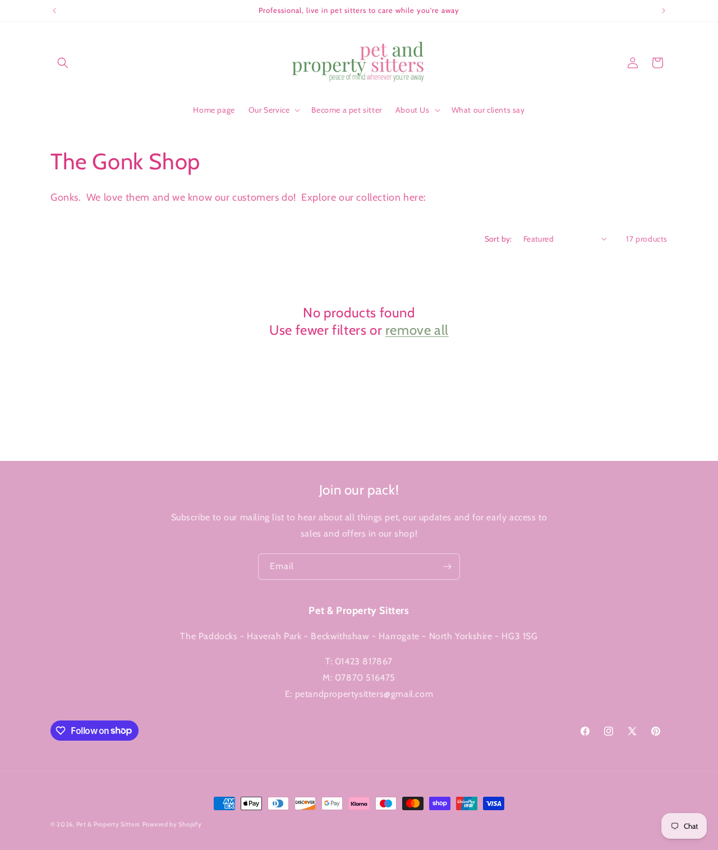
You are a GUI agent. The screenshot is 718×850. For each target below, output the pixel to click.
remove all (417, 330)
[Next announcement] (663, 10)
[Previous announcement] (54, 10)
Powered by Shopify (172, 824)
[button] (62, 62)
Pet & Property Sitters (108, 824)
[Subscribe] (447, 566)
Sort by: (498, 239)
